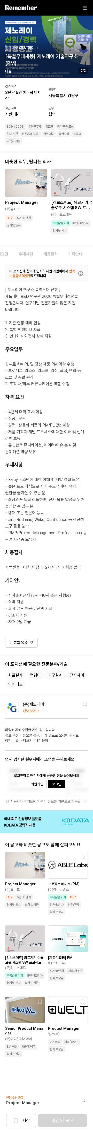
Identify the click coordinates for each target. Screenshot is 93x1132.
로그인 (56, 784)
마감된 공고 (63, 1120)
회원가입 (37, 784)
